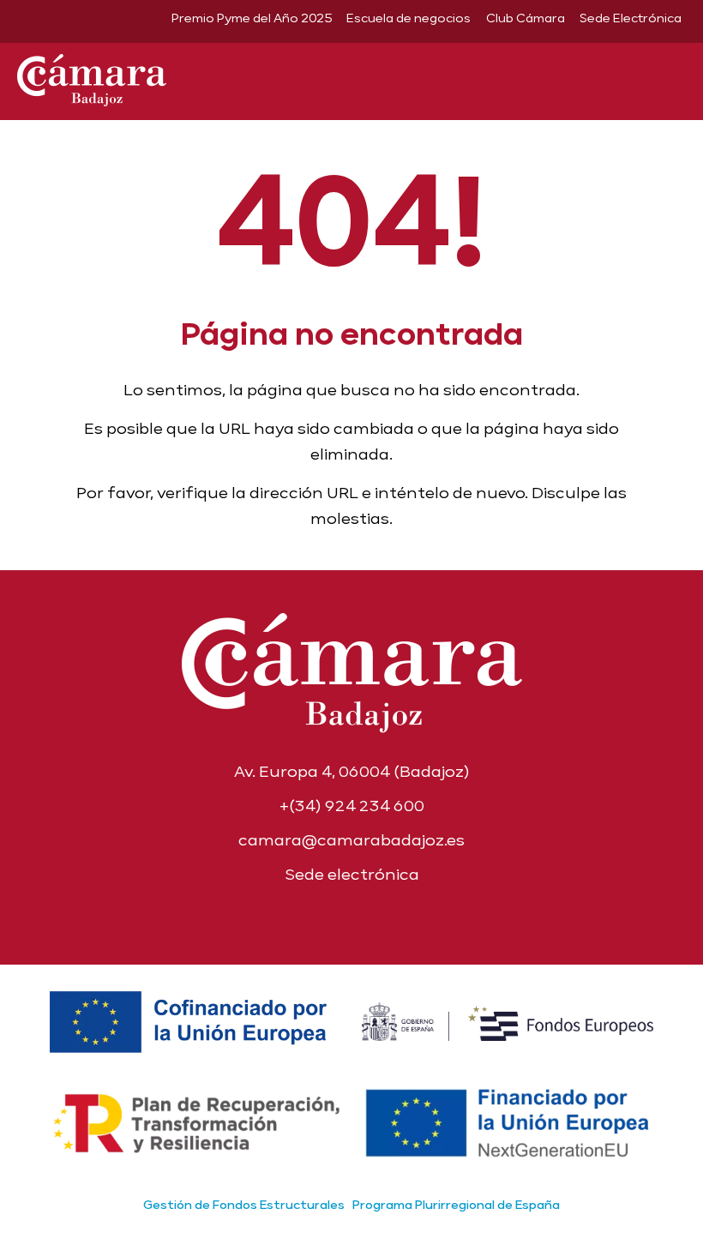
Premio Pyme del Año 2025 (251, 18)
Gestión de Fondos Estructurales (244, 1204)
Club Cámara (525, 18)
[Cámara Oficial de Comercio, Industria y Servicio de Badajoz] (91, 77)
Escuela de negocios (408, 18)
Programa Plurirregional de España (456, 1204)
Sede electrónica (352, 874)
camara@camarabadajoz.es (351, 840)
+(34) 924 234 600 (351, 805)
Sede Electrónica (631, 18)
